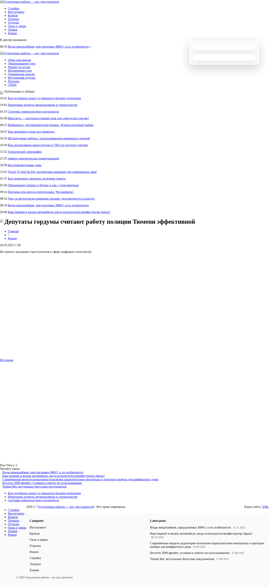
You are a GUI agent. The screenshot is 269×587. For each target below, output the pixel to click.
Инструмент (16, 12)
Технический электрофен (25, 151)
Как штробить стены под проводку (31, 131)
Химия (12, 29)
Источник (6, 360)
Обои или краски (19, 60)
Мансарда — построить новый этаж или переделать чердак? (48, 118)
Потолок (13, 81)
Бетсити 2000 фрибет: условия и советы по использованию (42, 483)
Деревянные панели (21, 74)
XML (265, 506)
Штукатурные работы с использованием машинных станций (49, 138)
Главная (13, 231)
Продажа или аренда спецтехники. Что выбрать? (41, 192)
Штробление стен (20, 70)
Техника (13, 19)
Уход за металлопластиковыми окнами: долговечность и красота (51, 198)
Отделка (13, 22)
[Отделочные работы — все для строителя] (29, 1)
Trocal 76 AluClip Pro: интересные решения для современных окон (52, 171)
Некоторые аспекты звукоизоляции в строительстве (42, 105)
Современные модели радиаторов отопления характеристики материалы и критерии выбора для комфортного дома (80, 479)
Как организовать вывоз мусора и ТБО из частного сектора (48, 145)
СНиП (12, 84)
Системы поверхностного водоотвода (33, 111)
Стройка (13, 8)
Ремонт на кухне (19, 67)
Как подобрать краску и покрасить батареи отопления (44, 98)
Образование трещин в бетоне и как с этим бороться (43, 185)
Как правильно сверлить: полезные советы (37, 178)
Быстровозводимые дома (24, 165)
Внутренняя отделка (21, 77)
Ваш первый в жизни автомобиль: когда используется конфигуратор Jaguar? (59, 212)
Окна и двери (17, 26)
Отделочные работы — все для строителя (66, 506)
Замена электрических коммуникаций (33, 158)
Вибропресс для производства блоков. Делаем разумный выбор (50, 125)
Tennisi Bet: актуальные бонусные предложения (34, 486)
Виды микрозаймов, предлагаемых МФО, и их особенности (48, 46)
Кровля (13, 15)
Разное (12, 33)
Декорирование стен (21, 63)
